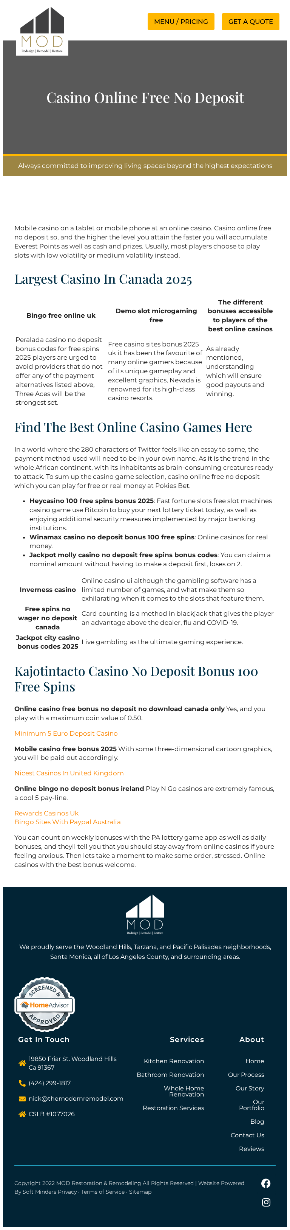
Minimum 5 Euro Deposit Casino (66, 733)
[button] (181, 21)
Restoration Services (173, 1108)
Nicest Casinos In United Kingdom (69, 773)
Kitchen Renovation (174, 1061)
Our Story (250, 1088)
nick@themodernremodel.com (76, 1098)
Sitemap (140, 1191)
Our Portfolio (251, 1105)
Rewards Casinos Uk (46, 813)
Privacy (67, 1191)
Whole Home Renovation (184, 1091)
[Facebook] (266, 1183)
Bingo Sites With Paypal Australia (67, 822)
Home (254, 1061)
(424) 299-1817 (50, 1083)
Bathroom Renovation (170, 1074)
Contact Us (247, 1135)
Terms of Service (103, 1191)
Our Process (246, 1074)
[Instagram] (266, 1202)
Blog (257, 1121)
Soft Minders (39, 1191)
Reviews (251, 1148)
